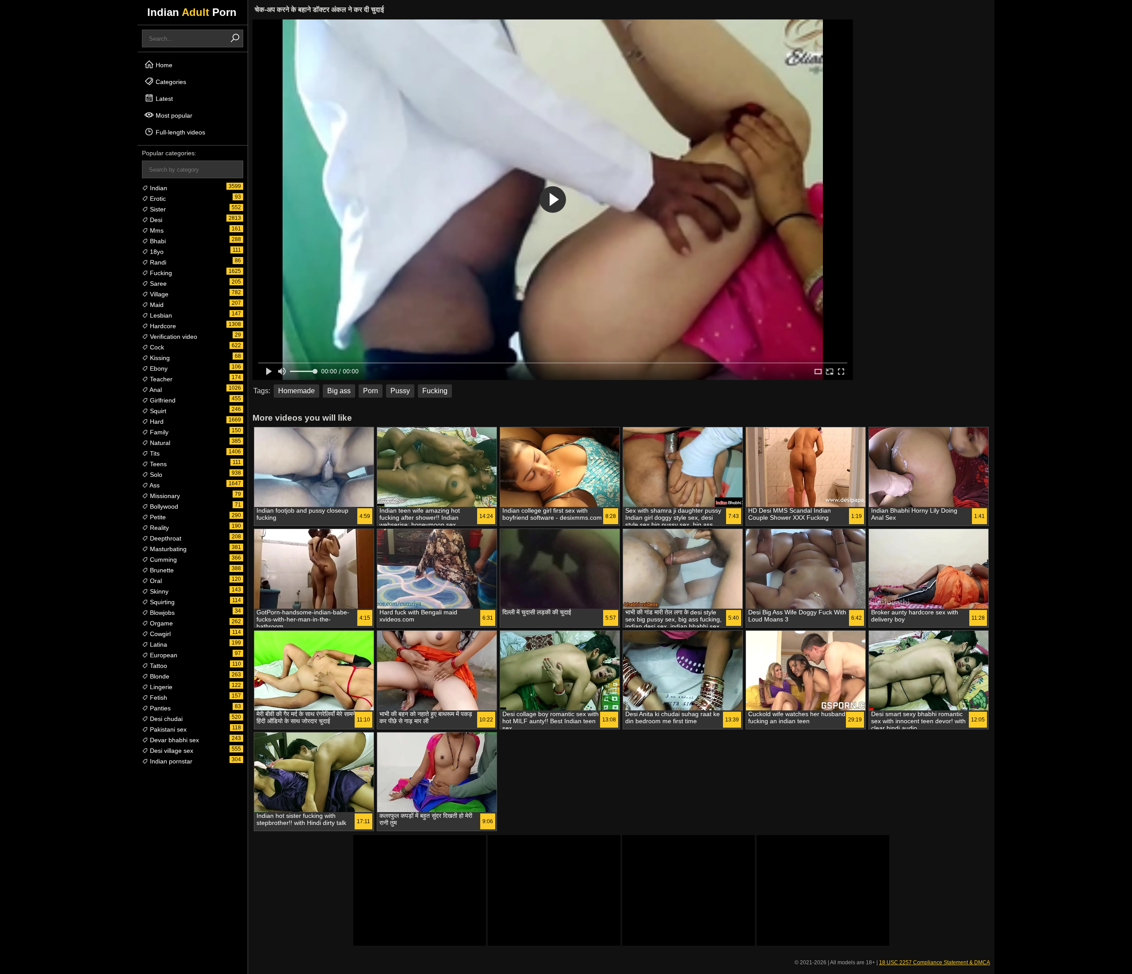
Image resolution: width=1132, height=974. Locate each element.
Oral (155, 580)
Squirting (161, 602)
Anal (155, 389)
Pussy (400, 391)
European (162, 655)
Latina (157, 644)
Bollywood (163, 506)
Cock (156, 347)
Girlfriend (162, 400)
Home (163, 65)
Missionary (164, 495)
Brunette (161, 570)
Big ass (339, 391)
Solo (155, 474)
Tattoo (157, 665)
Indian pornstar (170, 761)
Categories (170, 81)
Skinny (158, 591)
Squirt (157, 410)
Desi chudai (165, 718)
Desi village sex (170, 750)
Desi (155, 219)
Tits (154, 453)
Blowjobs (161, 612)
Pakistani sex (167, 729)
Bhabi (157, 241)
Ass (154, 485)
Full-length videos (179, 132)
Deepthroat (164, 538)
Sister (157, 209)
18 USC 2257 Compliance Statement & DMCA (934, 962)
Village (158, 294)
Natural (159, 442)
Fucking (160, 272)
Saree (157, 283)
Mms (156, 230)
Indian (157, 188)
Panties (159, 708)
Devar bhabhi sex (173, 740)
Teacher (160, 379)
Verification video (172, 336)
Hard (156, 421)
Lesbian (160, 315)
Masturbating (167, 548)
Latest (163, 98)
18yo (156, 251)
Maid (156, 304)
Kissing (159, 357)
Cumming (162, 559)
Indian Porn (192, 12)
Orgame (160, 623)
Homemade (296, 391)
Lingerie (160, 686)
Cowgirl (159, 633)
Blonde (158, 676)
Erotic (157, 198)
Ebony (158, 368)
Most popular (173, 115)
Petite (157, 517)
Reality (158, 527)
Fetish (157, 697)
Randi (157, 262)
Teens (157, 464)
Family (158, 432)
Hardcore (162, 326)
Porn (370, 391)
